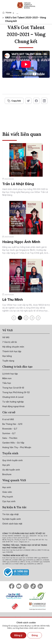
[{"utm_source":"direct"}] (26, 5)
